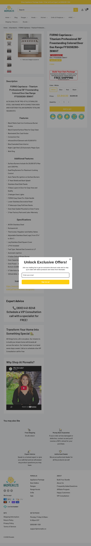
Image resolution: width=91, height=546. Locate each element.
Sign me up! (46, 282)
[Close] (70, 259)
